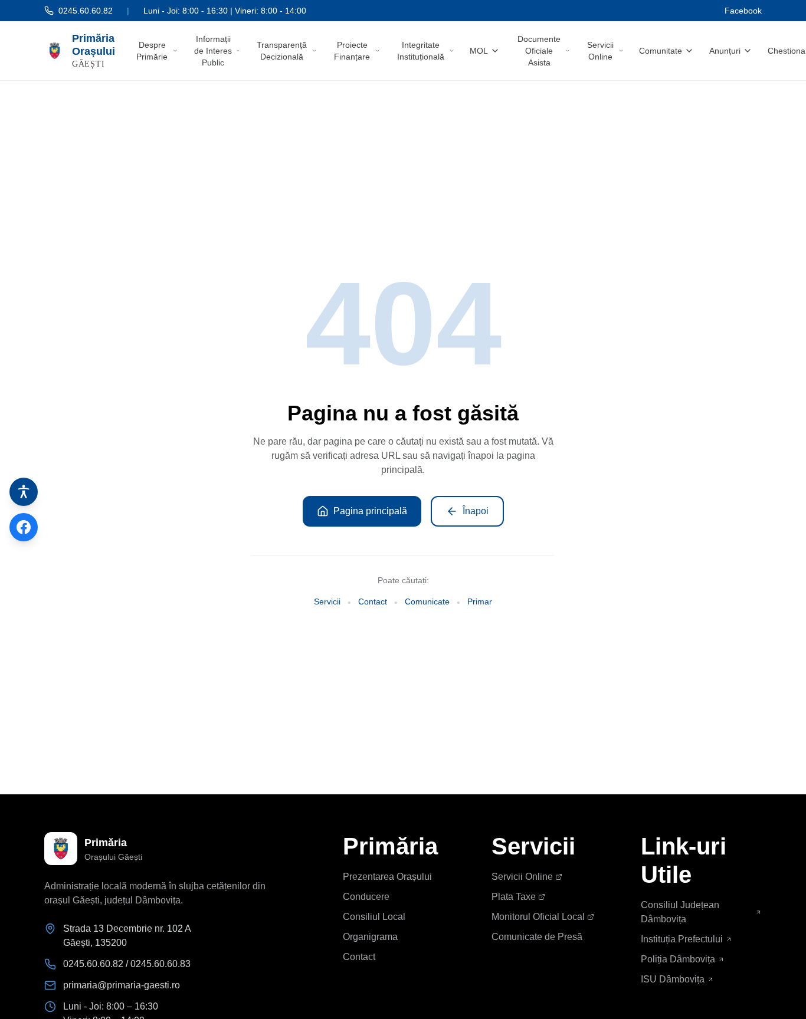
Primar (479, 601)
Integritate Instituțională (420, 50)
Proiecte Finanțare (352, 50)
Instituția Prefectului (682, 939)
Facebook (743, 10)
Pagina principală (370, 511)
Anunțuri (725, 50)
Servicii (327, 601)
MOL (479, 50)
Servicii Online (600, 50)
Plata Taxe (514, 897)
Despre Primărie (152, 50)
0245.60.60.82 (85, 10)
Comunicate (427, 601)
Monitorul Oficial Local (538, 917)
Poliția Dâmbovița (678, 959)
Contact (372, 601)
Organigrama (370, 937)
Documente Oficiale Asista (539, 50)
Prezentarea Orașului (387, 877)
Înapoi (476, 511)
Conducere (366, 897)
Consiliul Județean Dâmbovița (680, 912)
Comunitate (660, 50)
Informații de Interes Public (213, 50)
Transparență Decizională (282, 50)
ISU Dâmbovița (673, 979)
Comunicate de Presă (537, 937)
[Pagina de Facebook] (23, 527)
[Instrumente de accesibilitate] (23, 492)
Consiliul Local (374, 917)
